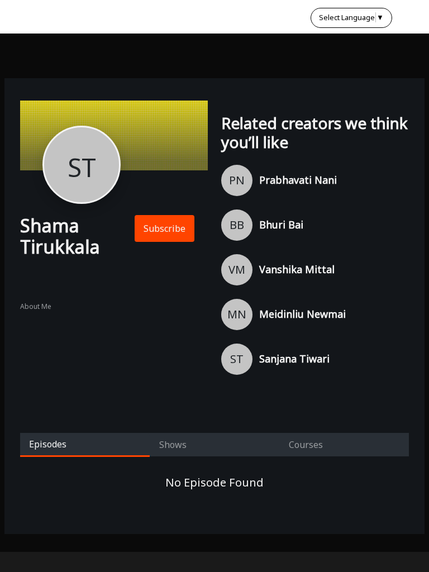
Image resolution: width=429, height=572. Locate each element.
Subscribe (164, 228)
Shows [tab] (173, 444)
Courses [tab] (306, 444)
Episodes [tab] (47, 444)
